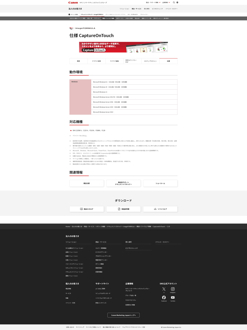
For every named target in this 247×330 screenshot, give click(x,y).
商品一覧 (89, 18)
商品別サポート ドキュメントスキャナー (123, 183)
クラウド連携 (96, 61)
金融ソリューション (72, 252)
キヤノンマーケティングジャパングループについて (137, 290)
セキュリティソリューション (74, 268)
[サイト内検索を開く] (174, 2)
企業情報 (165, 2)
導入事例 (146, 9)
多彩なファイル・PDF (131, 61)
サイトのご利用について (93, 327)
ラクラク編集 (114, 61)
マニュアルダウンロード (103, 293)
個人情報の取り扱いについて (111, 327)
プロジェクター (144, 14)
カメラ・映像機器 (101, 248)
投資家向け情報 (130, 305)
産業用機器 (99, 272)
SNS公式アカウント (168, 283)
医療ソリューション (72, 256)
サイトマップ (80, 327)
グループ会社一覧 (130, 295)
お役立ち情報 (129, 18)
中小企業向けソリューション (74, 248)
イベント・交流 (70, 303)
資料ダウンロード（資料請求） (161, 18)
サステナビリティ (130, 300)
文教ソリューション (72, 260)
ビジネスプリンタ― (102, 252)
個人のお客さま (72, 283)
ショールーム (160, 183)
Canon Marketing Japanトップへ (123, 315)
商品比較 (137, 18)
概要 (78, 61)
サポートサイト (102, 283)
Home (68, 226)
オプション (97, 18)
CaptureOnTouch (159, 226)
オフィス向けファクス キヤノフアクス (115, 14)
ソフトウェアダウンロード (104, 298)
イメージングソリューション (74, 264)
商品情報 (68, 289)
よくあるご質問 (100, 289)
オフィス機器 (74, 14)
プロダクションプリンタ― (104, 256)
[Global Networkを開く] (177, 2)
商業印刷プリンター (102, 260)
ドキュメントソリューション (74, 272)
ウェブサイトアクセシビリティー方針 (133, 327)
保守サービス (119, 18)
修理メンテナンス (101, 303)
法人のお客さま (75, 8)
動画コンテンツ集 (146, 18)
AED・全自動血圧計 (133, 14)
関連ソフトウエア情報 (108, 18)
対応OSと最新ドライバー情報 (77, 18)
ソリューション (124, 9)
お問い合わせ (70, 327)
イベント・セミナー (172, 9)
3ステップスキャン (150, 61)
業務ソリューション (72, 276)
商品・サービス (136, 9)
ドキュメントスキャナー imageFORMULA (92, 14)
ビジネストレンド (157, 9)
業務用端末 (99, 268)
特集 (67, 298)
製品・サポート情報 (152, 2)
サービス (68, 293)
